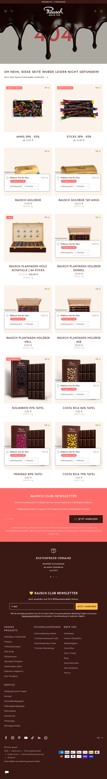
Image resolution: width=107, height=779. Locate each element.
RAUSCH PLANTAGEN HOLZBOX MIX (79, 340)
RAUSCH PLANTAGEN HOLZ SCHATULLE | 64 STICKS (28, 268)
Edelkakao (69, 633)
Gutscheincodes (71, 663)
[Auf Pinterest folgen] (19, 738)
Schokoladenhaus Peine (45, 643)
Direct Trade (70, 653)
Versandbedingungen (14, 701)
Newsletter (9, 716)
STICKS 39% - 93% (79, 137)
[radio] (7, 178)
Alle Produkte (11, 676)
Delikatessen (10, 656)
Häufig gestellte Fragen (15, 691)
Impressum (15, 751)
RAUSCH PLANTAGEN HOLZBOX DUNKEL (79, 268)
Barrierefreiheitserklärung (33, 754)
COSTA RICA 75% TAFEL (79, 474)
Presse (67, 672)
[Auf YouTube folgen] (26, 738)
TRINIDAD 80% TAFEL (28, 474)
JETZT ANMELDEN (86, 606)
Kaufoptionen (10, 172)
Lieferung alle (16, 186)
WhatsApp (9, 721)
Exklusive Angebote (13, 671)
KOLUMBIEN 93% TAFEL (28, 408)
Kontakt (8, 696)
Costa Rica (69, 648)
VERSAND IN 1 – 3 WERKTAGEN (53, 2)
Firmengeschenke (12, 725)
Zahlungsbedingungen (14, 706)
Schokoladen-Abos (13, 666)
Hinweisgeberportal (32, 751)
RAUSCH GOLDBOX (28, 200)
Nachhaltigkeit (71, 643)
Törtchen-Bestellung (44, 648)
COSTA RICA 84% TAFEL (79, 408)
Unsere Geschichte (73, 638)
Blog (66, 658)
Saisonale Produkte (13, 661)
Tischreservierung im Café (46, 638)
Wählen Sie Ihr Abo (19, 179)
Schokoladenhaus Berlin (45, 633)
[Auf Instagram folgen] (12, 738)
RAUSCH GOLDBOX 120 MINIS (79, 200)
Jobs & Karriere (71, 668)
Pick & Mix (9, 651)
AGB (6, 751)
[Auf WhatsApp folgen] (46, 738)
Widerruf (11, 757)
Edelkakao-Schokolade (15, 636)
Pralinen (8, 641)
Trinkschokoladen (12, 646)
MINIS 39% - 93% (28, 137)
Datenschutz (13, 754)
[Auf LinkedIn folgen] (39, 738)
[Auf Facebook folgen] (6, 738)
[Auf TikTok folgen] (32, 738)
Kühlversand (10, 711)
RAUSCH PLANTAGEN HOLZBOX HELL (28, 340)
